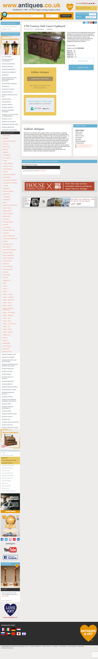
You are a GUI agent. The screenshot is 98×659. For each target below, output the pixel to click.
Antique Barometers (8, 69)
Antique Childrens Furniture (8, 111)
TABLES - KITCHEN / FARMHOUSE (8, 309)
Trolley (5, 337)
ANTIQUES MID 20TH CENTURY (7, 377)
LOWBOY (5, 241)
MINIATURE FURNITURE (9, 250)
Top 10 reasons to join (9, 460)
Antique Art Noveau (8, 89)
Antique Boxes (6, 102)
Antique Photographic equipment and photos (9, 400)
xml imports (63, 646)
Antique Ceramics (7, 107)
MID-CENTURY (7, 247)
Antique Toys (6, 419)
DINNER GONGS (7, 211)
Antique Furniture (8, 133)
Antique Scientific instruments (7, 407)
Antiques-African (7, 66)
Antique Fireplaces (8, 127)
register (5, 458)
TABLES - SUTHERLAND (9, 324)
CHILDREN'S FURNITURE (10, 180)
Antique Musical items (9, 389)
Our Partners (6, 480)
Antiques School (7, 463)
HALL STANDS (7, 227)
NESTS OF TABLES (8, 252)
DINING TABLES (7, 208)
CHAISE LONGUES (8, 163)
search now (66, 16)
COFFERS (5, 185)
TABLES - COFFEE (8, 294)
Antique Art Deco (7, 92)
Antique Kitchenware (9, 72)
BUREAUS (5, 149)
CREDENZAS (6, 194)
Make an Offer (83, 61)
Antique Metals (7, 374)
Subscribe (81, 646)
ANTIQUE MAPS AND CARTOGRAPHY (7, 60)
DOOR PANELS (7, 216)
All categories (6, 56)
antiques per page (82, 14)
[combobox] (52, 15)
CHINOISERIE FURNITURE (10, 183)
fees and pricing (7, 478)
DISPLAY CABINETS (8, 213)
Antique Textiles (7, 416)
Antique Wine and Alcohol (10, 427)
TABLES (5, 291)
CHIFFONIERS (6, 177)
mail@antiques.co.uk (22, 646)
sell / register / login (83, 8)
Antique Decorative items (10, 124)
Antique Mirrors (7, 384)
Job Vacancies (6, 486)
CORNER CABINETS (8, 191)
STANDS (5, 286)
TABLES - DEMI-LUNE (8, 300)
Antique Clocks (7, 119)
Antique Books (6, 99)
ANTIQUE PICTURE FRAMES (9, 130)
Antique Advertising (8, 64)
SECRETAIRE (6, 275)
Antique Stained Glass (9, 354)
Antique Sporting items (9, 414)
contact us (5, 488)
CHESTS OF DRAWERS (9, 174)
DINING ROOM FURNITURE (10, 205)
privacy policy (47, 646)
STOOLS (5, 289)
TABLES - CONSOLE (8, 297)
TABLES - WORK (7, 329)
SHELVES (5, 277)
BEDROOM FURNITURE (9, 141)
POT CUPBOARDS (8, 266)
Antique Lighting (7, 371)
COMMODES (6, 188)
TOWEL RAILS (6, 335)
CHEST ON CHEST (8, 166)
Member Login (6, 29)
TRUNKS (5, 340)
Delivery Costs (82, 67)
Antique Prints (6, 404)
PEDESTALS (6, 263)
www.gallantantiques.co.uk (84, 147)
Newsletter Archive (7, 648)
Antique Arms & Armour (9, 83)
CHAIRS (5, 160)
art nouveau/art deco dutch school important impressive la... (10, 594)
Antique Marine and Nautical (8, 393)
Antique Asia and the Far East (9, 95)
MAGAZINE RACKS (8, 244)
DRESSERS (6, 219)
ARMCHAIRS (6, 135)
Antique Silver (6, 411)
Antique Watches (7, 425)
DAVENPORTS (7, 199)
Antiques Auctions (8, 455)
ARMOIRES (6, 138)
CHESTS (5, 172)
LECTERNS (6, 233)
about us (5, 483)
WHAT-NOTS (6, 349)
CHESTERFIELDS (7, 169)
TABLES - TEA (6, 326)
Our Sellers (6, 470)
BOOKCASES (6, 146)
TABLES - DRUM (7, 302)
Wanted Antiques (7, 468)
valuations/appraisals (9, 491)
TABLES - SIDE (7, 318)
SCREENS (5, 272)
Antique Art (5, 86)
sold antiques (72, 646)
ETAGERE (5, 224)
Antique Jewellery (8, 368)
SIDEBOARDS (6, 280)
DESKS (5, 202)
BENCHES (5, 144)
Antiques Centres (7, 475)
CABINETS (5, 152)
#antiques (10, 543)
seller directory (7, 473)
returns (55, 646)
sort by (78, 17)
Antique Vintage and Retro (10, 422)
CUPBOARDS (6, 197)
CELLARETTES (7, 158)
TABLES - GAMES (7, 305)
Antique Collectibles (9, 121)
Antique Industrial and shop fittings (9, 360)
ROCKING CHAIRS (8, 269)
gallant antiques (40, 72)
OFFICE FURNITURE (8, 255)
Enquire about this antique (40, 78)
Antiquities (5, 75)
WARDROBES (6, 343)
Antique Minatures (8, 381)
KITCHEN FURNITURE (9, 230)
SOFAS (4, 283)
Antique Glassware (8, 357)
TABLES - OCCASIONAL (9, 312)
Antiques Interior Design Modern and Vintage (10, 365)
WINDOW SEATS (7, 351)
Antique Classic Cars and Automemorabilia (10, 115)
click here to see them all (40, 87)
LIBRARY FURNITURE (9, 236)
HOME (3, 453)
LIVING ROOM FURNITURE (10, 238)
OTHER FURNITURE (8, 258)
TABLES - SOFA (7, 321)
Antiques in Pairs (7, 397)
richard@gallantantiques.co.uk (85, 145)
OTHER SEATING (7, 261)
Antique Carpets (7, 104)
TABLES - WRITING (8, 332)
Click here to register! (9, 26)
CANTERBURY (7, 155)
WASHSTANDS (7, 346)
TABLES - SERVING (8, 315)
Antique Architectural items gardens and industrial (9, 79)
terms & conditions (35, 646)
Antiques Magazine (8, 465)
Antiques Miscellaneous (10, 387)
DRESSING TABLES (8, 222)
